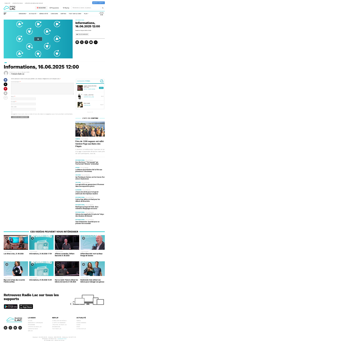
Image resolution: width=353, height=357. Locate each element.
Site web (14, 106)
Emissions (22, 13)
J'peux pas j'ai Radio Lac (59, 324)
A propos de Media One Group (34, 3)
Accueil (30, 320)
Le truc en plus (81, 328)
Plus (85, 13)
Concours (54, 13)
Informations (56, 326)
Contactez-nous (18, 3)
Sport (78, 326)
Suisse (78, 324)
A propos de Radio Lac (35, 326)
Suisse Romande (81, 322)
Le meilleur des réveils (59, 320)
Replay (66, 8)
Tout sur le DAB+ (75, 13)
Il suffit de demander (58, 322)
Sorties (63, 13)
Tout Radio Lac (56, 328)
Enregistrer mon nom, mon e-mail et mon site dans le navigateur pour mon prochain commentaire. (42, 114)
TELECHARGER (83, 34)
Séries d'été (43, 13)
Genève (78, 320)
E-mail (13, 101)
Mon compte (99, 2)
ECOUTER (42, 8)
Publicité (7, 3)
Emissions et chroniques (35, 322)
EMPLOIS (30, 330)
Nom (13, 96)
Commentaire (15, 81)
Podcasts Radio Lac (17, 74)
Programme (55, 8)
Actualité (32, 13)
